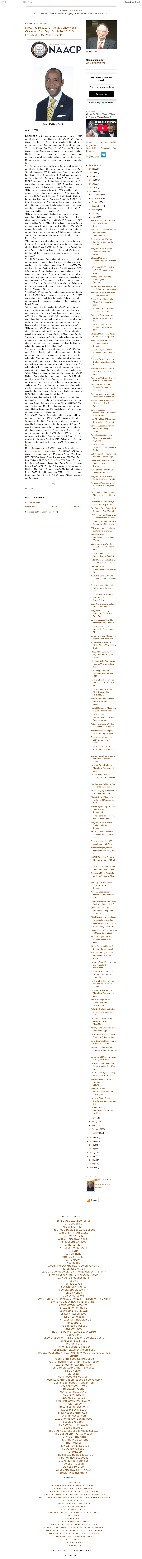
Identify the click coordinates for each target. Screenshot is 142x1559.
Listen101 (74, 1374)
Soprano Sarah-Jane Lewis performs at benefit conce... (103, 759)
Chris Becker (73, 1284)
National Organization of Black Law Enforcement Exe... (102, 768)
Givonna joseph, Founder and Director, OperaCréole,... (102, 597)
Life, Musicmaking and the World (74, 1368)
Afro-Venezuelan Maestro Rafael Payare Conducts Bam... (102, 835)
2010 (91, 1156)
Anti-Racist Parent (74, 1257)
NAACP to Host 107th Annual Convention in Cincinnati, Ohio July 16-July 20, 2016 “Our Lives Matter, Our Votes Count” (51, 31)
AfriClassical (71, 10)
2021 (91, 173)
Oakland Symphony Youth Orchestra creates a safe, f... (103, 362)
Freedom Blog (74, 1329)
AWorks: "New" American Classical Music (73, 1266)
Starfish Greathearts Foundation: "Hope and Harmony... (102, 911)
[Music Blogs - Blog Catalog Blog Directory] (101, 151)
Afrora (73, 1251)
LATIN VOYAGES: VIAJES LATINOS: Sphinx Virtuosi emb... (103, 270)
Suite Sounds (73, 1539)
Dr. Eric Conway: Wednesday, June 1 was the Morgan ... (102, 1110)
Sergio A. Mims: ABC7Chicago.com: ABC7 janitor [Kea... (103, 1091)
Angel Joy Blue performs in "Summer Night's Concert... (103, 343)
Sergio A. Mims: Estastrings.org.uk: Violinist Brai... (104, 569)
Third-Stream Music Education (73, 1455)
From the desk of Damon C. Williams (74, 1332)
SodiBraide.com (74, 1518)
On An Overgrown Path (73, 1407)
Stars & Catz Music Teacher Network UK (73, 1533)
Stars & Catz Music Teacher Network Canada (73, 1530)
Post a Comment (32, 503)
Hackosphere (73, 1344)
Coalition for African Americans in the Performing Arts (74, 1299)
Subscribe (101, 94)
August (95, 210)
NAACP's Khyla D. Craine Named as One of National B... (103, 579)
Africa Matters (73, 1236)
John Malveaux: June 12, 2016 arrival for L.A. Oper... (102, 740)
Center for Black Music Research (73, 1485)
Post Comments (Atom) (47, 512)
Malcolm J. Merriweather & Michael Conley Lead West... (102, 371)
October (95, 202)
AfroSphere (73, 1254)
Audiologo (73, 1263)
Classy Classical (74, 1296)
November (96, 198)
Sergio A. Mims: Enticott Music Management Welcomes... (101, 251)
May (94, 1118)
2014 (91, 1141)
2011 (91, 1153)
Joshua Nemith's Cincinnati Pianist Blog (74, 1362)
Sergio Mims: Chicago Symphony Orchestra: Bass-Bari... (101, 613)
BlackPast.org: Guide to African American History (74, 1272)
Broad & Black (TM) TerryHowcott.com (73, 1275)
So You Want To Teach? (73, 1425)
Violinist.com (73, 1545)
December (96, 195)
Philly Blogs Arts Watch (73, 1413)
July (94, 213)
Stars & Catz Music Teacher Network (73, 1524)
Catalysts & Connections (74, 1278)
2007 (91, 1168)
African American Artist (73, 1239)
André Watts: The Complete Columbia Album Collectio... (103, 223)
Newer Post (30, 507)
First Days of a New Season (74, 1320)
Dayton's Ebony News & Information (73, 1302)
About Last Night (74, 1227)
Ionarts (74, 1356)
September (97, 206)
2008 (91, 1164)
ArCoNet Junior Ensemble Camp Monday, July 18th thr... (103, 1066)
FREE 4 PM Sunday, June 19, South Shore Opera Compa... (102, 655)
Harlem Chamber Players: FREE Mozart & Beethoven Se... (104, 683)
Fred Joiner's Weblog (73, 1326)
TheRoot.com (73, 1452)
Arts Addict (73, 1260)
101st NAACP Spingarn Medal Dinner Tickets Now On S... (103, 645)
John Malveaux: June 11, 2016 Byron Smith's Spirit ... (103, 749)
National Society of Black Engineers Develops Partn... (102, 956)
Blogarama (91, 145)
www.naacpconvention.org (44, 451)
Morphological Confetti (74, 1377)
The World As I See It (74, 1449)
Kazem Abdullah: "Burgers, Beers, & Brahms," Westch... (102, 701)
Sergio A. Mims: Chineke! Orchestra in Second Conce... (102, 825)
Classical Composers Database (73, 1488)
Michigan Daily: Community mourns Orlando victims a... (103, 664)
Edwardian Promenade (74, 1311)
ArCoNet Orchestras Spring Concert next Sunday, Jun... (103, 1012)
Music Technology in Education (74, 1383)
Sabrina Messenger (74, 1416)
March (95, 1125)
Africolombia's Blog (74, 1242)
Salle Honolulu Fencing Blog (74, 1419)
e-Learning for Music (73, 1308)
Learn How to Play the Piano (74, 1365)
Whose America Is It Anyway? (74, 1470)
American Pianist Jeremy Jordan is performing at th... (102, 318)
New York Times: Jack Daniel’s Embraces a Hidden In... (101, 387)
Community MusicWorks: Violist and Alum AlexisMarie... (102, 1021)
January (95, 1133)
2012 (91, 1149)
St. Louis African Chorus (73, 1521)
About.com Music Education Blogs (73, 1230)
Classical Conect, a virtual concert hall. (73, 1491)
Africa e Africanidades (73, 1233)
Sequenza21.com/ (73, 1422)
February (96, 1129)
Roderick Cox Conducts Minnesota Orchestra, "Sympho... (101, 438)
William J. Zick (104, 1180)
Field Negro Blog (74, 1317)
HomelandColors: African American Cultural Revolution (73, 1353)
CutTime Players (73, 1500)
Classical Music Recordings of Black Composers (74, 1494)
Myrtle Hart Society (74, 1509)
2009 (91, 1160)
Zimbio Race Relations (74, 1473)
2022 (91, 169)
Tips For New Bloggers (73, 1458)
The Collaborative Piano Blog (74, 1434)
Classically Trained (74, 1287)
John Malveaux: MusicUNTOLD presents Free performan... (102, 717)
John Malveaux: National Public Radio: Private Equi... (102, 588)
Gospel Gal (74, 1335)
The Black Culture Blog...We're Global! (74, 1431)
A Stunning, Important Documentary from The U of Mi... (103, 673)
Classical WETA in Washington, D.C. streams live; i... (103, 261)
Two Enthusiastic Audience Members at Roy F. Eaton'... (102, 403)
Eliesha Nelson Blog (74, 1314)
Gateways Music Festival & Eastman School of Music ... (103, 876)
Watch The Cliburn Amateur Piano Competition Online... (103, 463)
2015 (91, 1138)
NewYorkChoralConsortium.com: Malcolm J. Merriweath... (103, 965)
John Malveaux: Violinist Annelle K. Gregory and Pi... (102, 629)
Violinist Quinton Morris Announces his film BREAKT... (101, 1082)
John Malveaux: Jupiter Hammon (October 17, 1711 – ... (102, 327)
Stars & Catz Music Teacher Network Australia (74, 1527)
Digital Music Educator (74, 1305)
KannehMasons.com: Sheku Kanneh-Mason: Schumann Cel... (103, 233)
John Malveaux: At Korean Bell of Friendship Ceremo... (102, 429)
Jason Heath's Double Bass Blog (74, 1359)
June (94, 217)
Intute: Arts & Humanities (74, 1503)
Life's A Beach (73, 1371)
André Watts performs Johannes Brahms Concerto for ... (100, 1002)
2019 (91, 180)
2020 (91, 176)
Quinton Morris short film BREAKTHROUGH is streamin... (102, 974)
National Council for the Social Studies (74, 1512)
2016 (91, 191)
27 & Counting (74, 1224)
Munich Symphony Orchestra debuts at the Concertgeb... (103, 809)
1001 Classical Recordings (74, 1221)
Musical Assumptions (74, 1386)
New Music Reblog (73, 1398)
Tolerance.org (73, 1542)
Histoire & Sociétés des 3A (73, 1347)
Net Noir (73, 1515)
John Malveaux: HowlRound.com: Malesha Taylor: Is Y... (103, 447)
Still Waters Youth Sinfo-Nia (73, 1536)
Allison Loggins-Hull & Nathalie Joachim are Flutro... (101, 940)
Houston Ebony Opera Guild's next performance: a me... (103, 1101)
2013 (91, 1145)
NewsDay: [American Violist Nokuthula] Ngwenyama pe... (103, 486)
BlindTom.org (73, 1482)
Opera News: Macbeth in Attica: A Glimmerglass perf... (102, 302)
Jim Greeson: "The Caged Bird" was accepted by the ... (103, 495)
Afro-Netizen (73, 1245)
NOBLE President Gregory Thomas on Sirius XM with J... (103, 860)
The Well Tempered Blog (73, 1446)
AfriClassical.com (95, 63)
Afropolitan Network (74, 1248)
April (94, 1122)
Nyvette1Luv (74, 1404)
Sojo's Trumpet (74, 1428)
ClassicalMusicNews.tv (73, 1290)
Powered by (94, 102)
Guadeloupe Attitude (73, 1341)
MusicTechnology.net (74, 1392)
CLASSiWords (74, 1293)
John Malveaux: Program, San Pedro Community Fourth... (102, 242)
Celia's (73, 1281)
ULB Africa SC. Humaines (74, 1461)
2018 (91, 184)
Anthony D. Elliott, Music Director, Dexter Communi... (101, 885)
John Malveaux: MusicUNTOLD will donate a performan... (103, 413)
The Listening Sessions (73, 1440)
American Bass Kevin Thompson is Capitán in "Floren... (102, 537)
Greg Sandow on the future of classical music (74, 1338)
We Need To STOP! (74, 1467)
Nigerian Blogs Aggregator (74, 1401)
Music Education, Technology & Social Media (73, 1380)
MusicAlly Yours (73, 1389)
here (80, 157)
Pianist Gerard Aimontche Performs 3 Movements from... (102, 800)
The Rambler (74, 1443)
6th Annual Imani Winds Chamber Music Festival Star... (102, 547)
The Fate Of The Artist (74, 1437)
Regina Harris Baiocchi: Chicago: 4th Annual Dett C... (103, 777)
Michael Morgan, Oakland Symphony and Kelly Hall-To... (103, 850)
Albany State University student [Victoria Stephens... (101, 279)
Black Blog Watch (74, 1269)
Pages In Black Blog (73, 1410)
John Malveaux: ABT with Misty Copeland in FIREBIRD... (102, 692)
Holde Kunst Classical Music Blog (73, 1350)
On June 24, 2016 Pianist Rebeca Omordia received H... (103, 353)
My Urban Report (73, 1395)
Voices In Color (74, 1464)
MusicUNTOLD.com (74, 1506)
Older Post (77, 507)
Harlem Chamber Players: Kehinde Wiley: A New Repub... (102, 984)
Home (54, 507)
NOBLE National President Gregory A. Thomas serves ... (104, 1050)
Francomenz (74, 1323)
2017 (91, 188)
